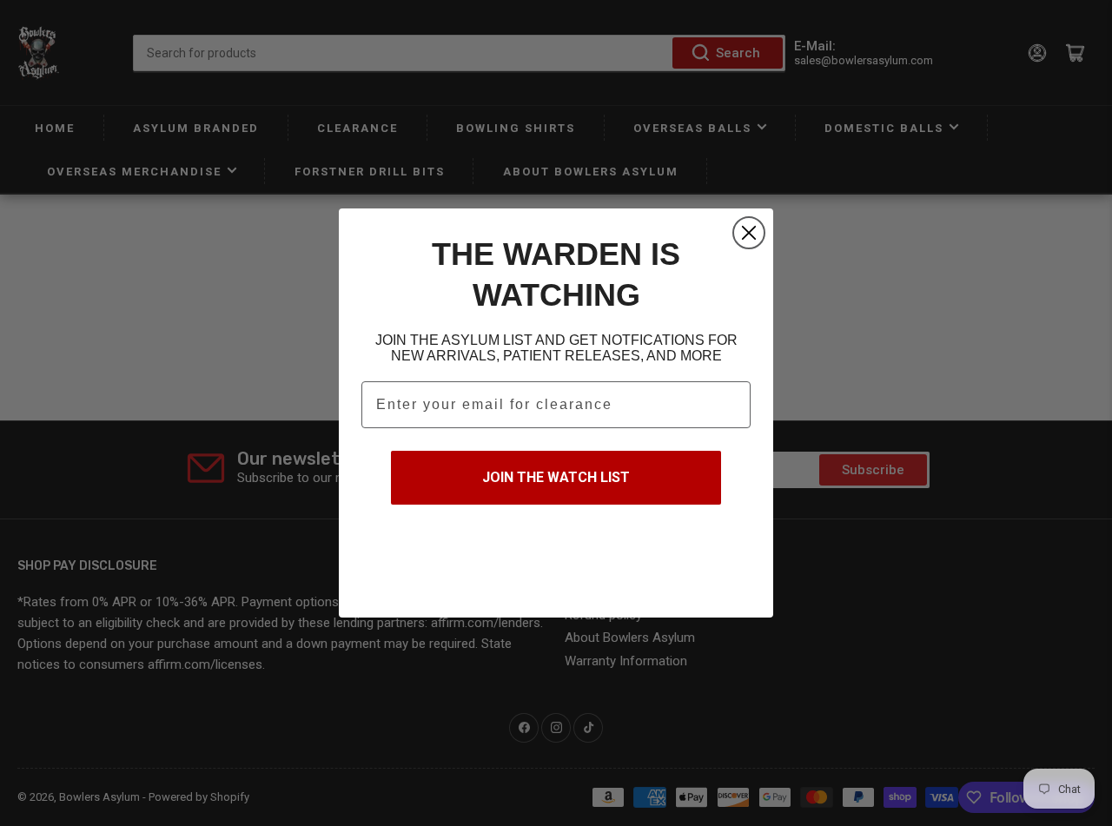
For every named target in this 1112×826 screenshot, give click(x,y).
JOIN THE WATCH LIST (556, 477)
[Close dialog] (748, 232)
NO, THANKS (556, 559)
